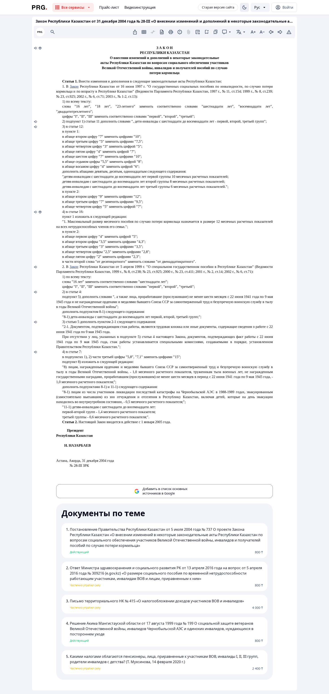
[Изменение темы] (244, 7)
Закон (74, 86)
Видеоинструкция (140, 7)
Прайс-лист (109, 7)
